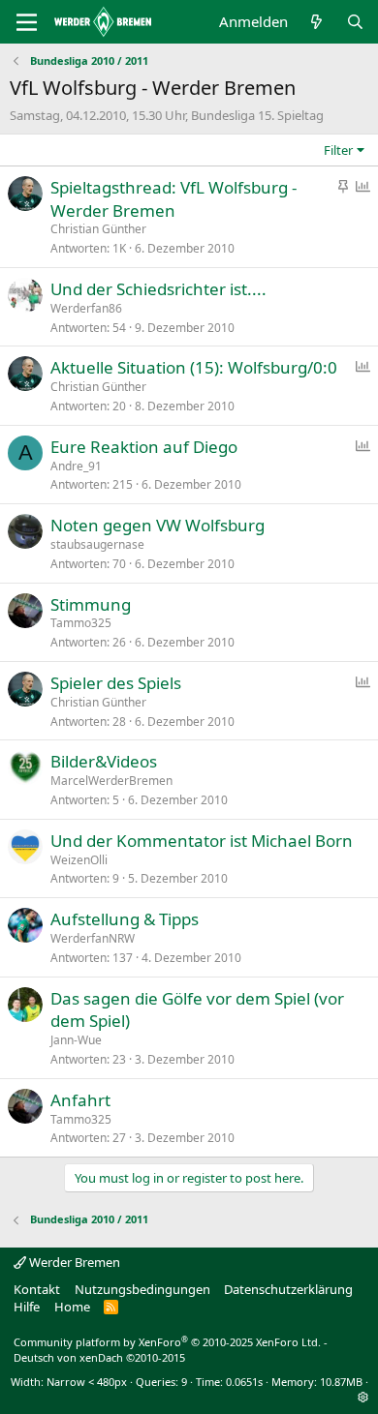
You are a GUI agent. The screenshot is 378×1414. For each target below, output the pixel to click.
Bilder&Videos (103, 761)
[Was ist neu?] (316, 22)
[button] (363, 1397)
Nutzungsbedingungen (142, 1289)
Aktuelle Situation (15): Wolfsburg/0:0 (193, 367)
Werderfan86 (86, 308)
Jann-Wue (76, 1040)
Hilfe (27, 1306)
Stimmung (90, 604)
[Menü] (26, 22)
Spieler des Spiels (115, 683)
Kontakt (37, 1289)
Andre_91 (76, 466)
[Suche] (355, 22)
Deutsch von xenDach (99, 1357)
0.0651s (244, 1381)
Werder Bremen (73, 1262)
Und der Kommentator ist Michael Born (201, 840)
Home (72, 1306)
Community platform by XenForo (167, 1342)
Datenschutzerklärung (288, 1289)
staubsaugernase (97, 544)
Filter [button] (338, 150)
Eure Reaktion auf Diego (143, 447)
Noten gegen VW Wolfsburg (157, 525)
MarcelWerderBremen (111, 780)
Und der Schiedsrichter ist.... (158, 289)
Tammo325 (80, 623)
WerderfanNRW (92, 938)
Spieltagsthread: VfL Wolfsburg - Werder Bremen (173, 199)
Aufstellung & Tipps (124, 919)
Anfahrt (80, 1100)
